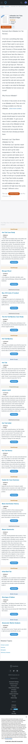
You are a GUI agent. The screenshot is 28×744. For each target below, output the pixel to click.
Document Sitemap (14, 681)
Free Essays (14, 685)
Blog (14, 711)
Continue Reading (14, 193)
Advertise (13, 707)
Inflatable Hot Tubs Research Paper (16, 16)
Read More (14, 262)
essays (7, 6)
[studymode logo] (9, 2)
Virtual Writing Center (14, 687)
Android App (14, 698)
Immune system (5, 645)
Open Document (6, 27)
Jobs (11, 709)
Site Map (14, 713)
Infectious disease (5, 652)
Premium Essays (14, 683)
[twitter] (14, 671)
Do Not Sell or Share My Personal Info (14, 741)
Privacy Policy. (8, 738)
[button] (2, 2)
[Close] (26, 716)
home (2, 6)
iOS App (14, 696)
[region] (14, 729)
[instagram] (17, 671)
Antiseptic (3, 650)
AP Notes (13, 689)
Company (13, 705)
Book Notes (14, 691)
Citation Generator (13, 694)
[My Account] (26, 2)
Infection (3, 647)
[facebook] (10, 671)
